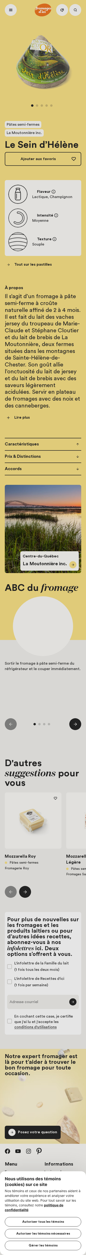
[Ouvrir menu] (11, 10)
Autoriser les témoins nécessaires (43, 1233)
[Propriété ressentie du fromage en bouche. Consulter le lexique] (54, 239)
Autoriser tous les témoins (43, 1221)
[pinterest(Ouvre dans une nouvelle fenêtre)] (39, 1151)
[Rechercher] (75, 10)
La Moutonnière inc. (24, 133)
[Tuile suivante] (75, 724)
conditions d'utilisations (35, 1027)
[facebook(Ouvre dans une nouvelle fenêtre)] (8, 1151)
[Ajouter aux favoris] (55, 798)
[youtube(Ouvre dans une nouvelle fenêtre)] (18, 1151)
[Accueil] (43, 10)
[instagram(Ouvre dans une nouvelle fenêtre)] (29, 1151)
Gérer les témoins (43, 1245)
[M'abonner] (72, 1001)
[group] (43, 652)
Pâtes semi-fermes (23, 124)
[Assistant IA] (62, 10)
